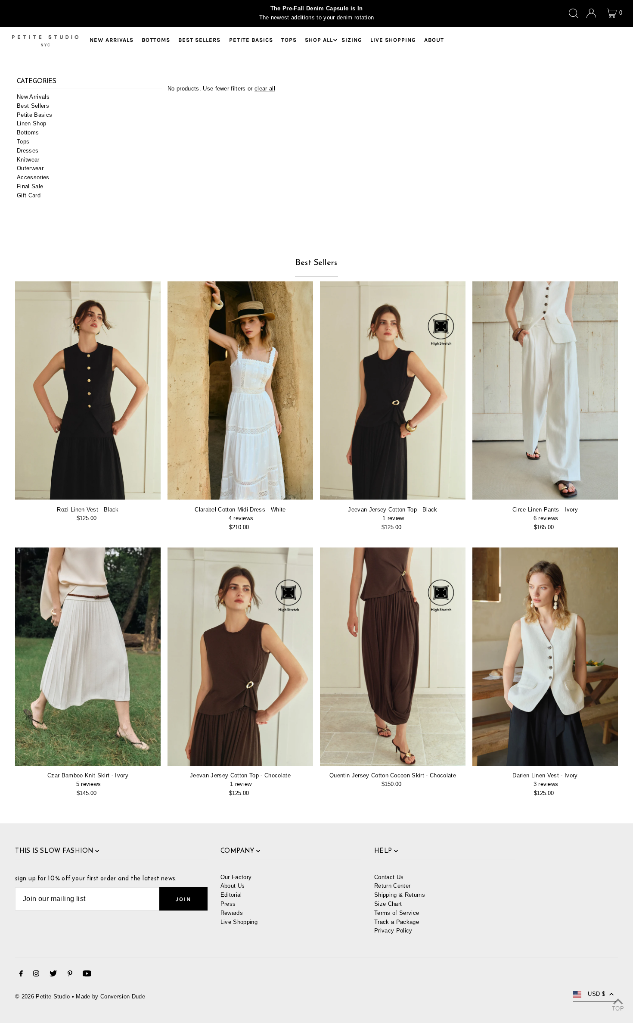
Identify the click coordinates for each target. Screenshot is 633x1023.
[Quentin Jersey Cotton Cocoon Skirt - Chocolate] (392, 656)
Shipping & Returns (399, 895)
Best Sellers (33, 106)
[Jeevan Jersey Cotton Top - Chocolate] (240, 656)
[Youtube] (87, 974)
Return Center (392, 886)
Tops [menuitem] (289, 40)
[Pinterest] (70, 974)
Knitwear (28, 159)
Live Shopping (239, 922)
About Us (232, 886)
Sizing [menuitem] (351, 40)
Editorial (231, 895)
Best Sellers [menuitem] (199, 40)
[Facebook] (21, 974)
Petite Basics (34, 115)
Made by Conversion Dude (110, 996)
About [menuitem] (434, 40)
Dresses (27, 150)
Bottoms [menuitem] (156, 40)
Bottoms (28, 133)
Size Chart (388, 904)
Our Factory (236, 877)
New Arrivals (33, 97)
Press (228, 904)
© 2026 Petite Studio (42, 996)
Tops (23, 141)
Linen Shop (31, 124)
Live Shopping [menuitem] (393, 40)
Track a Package (396, 922)
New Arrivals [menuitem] (111, 40)
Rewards (231, 913)
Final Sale (30, 186)
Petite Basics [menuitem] (251, 40)
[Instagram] (36, 974)
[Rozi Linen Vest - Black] (88, 390)
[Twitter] (53, 974)
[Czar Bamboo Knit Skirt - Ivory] (88, 656)
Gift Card (28, 195)
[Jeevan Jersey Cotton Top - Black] (392, 390)
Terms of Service (396, 913)
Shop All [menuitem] (319, 40)
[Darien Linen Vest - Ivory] (545, 656)
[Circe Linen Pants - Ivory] (545, 390)
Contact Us (388, 877)
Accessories (33, 178)
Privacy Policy (393, 930)
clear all (264, 88)
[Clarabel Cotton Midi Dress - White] (240, 390)
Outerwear (30, 168)
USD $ (596, 994)
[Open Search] (573, 13)
